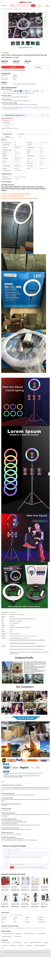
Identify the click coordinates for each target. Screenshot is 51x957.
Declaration (38, 952)
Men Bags (27, 917)
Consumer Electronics (8, 8)
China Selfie (46, 942)
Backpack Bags (41, 917)
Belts (14, 919)
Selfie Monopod (13, 945)
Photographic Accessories (27, 8)
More (2, 947)
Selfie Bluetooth (29, 945)
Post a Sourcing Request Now (37, 867)
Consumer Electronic (42, 921)
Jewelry (14, 921)
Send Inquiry (13, 67)
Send (12, 867)
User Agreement (32, 952)
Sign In (3, 128)
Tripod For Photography (6, 936)
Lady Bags (15, 917)
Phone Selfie (4, 945)
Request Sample (22, 70)
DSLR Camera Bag (41, 933)
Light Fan (26, 942)
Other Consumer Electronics (29, 933)
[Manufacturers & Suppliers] (25, 2)
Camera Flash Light (18, 936)
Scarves (2, 921)
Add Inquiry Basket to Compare (25, 47)
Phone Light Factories (17, 942)
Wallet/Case (3, 919)
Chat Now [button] (39, 67)
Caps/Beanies (40, 919)
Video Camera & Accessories (7, 933)
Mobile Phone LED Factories (35, 942)
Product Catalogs (18, 914)
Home (2, 8)
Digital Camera (18, 933)
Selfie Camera (20, 945)
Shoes (27, 919)
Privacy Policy (44, 952)
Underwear (28, 921)
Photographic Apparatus (17, 8)
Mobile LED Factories (6, 942)
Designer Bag (3, 917)
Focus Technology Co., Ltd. (17, 952)
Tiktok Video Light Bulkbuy (40, 945)
